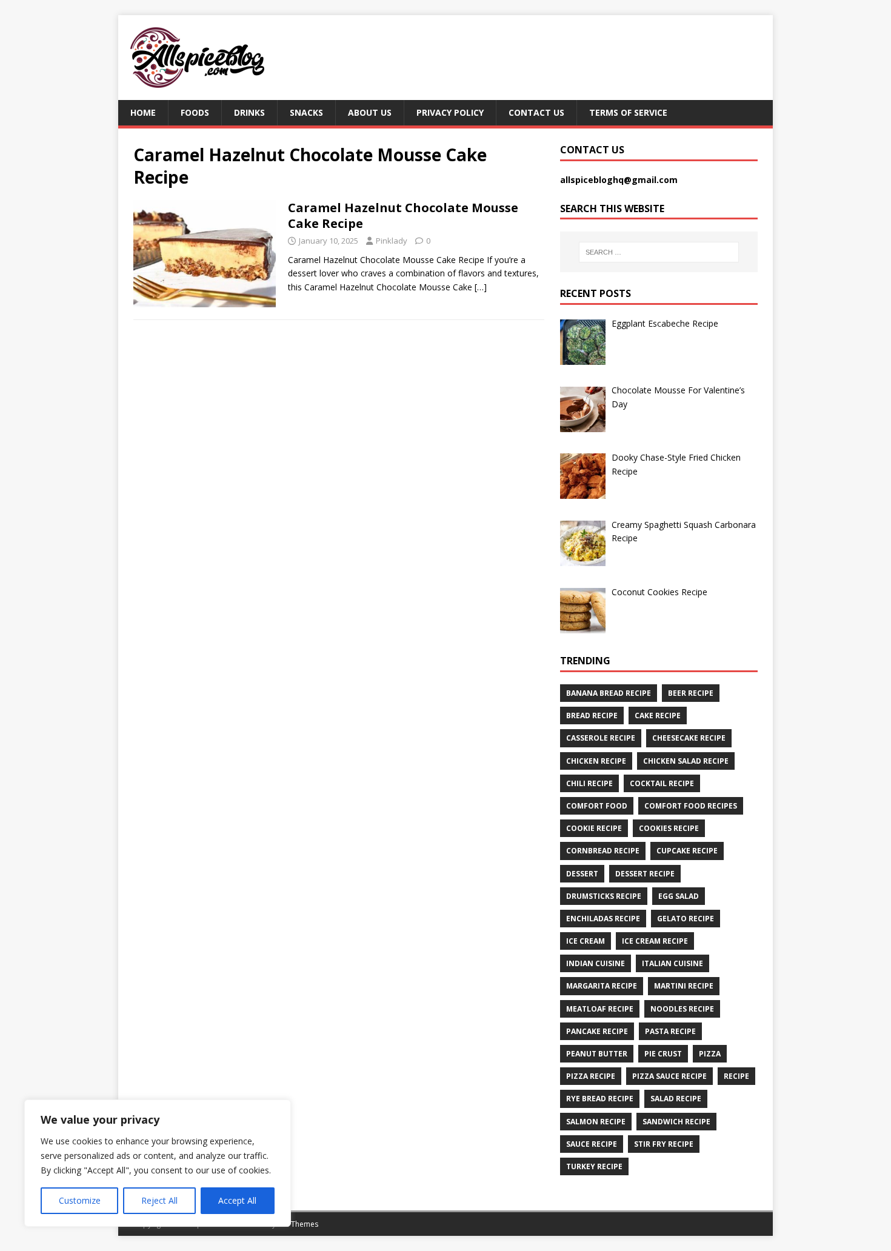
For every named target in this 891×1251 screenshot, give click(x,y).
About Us (370, 112)
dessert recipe (645, 874)
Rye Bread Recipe (599, 1098)
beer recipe (690, 693)
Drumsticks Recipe (603, 896)
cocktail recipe (662, 783)
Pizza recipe (590, 1076)
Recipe (736, 1076)
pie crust (663, 1054)
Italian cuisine (672, 963)
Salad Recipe (675, 1098)
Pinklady (391, 240)
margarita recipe (601, 986)
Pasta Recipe (670, 1031)
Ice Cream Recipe (655, 941)
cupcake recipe (687, 851)
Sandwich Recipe (676, 1121)
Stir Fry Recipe (663, 1144)
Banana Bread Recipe (608, 693)
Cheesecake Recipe (689, 738)
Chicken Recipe (596, 761)
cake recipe (658, 715)
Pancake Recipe (597, 1031)
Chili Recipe (589, 783)
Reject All (159, 1200)
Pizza (710, 1054)
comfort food (596, 806)
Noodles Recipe (682, 1009)
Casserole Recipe (600, 738)
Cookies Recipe (669, 828)
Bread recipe (592, 715)
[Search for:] (659, 252)
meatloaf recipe (599, 1009)
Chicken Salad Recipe (686, 761)
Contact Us (536, 112)
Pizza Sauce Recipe (669, 1076)
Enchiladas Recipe (603, 918)
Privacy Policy (450, 112)
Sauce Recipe (591, 1144)
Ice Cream (585, 941)
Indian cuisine (595, 963)
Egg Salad (678, 896)
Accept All (237, 1200)
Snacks (306, 112)
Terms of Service (628, 112)
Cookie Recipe (594, 828)
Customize (80, 1200)
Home (143, 112)
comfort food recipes (690, 806)
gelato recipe (685, 918)
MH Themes (298, 1224)
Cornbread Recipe (602, 851)
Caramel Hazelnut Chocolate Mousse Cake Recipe (403, 215)
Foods (195, 112)
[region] (157, 1163)
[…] (481, 287)
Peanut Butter (596, 1054)
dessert (582, 874)
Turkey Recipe (594, 1166)
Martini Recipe (683, 986)
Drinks (249, 112)
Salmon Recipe (596, 1121)
